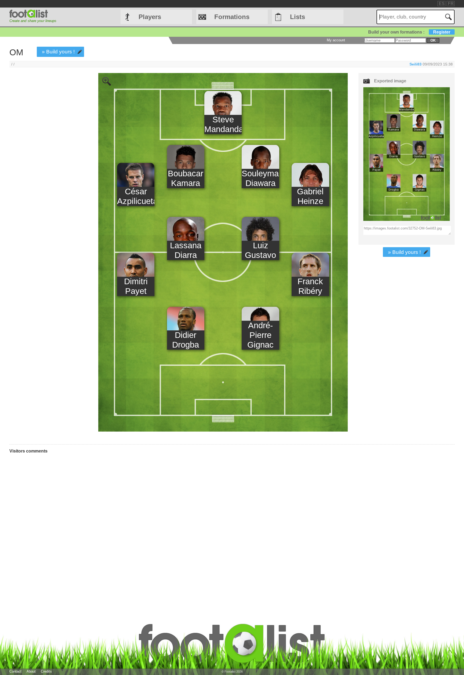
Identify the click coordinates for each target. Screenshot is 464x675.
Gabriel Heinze (310, 196)
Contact (15, 671)
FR (451, 3)
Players (150, 16)
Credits (46, 671)
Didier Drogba (185, 339)
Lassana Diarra (185, 250)
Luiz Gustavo (260, 250)
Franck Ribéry (310, 286)
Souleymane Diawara (260, 178)
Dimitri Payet (136, 286)
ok (433, 40)
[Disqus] (178, 530)
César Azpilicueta (135, 196)
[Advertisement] (45, 162)
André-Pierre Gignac (260, 335)
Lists (297, 16)
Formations (231, 16)
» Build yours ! (58, 51)
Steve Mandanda (223, 124)
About (31, 671)
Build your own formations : (409, 32)
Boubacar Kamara (185, 178)
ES (442, 3)
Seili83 (416, 64)
